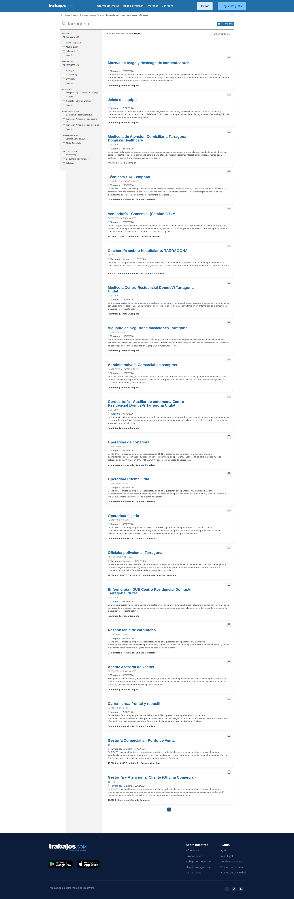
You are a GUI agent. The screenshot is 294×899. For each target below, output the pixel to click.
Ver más (69, 55)
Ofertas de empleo (71, 15)
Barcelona (70, 43)
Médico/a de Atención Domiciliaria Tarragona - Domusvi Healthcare (148, 138)
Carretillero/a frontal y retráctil (134, 703)
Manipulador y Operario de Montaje (81, 93)
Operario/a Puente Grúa (128, 479)
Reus (68, 71)
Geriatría (69, 97)
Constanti (70, 75)
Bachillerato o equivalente (79, 115)
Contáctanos (193, 872)
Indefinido (71, 163)
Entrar (205, 6)
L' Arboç (69, 79)
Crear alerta (227, 23)
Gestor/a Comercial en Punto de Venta (141, 740)
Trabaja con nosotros (198, 861)
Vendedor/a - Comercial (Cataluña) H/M (141, 214)
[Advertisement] (163, 47)
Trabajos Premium (133, 6)
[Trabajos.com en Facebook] (226, 889)
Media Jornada (73, 143)
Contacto (167, 6)
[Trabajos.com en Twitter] (234, 889)
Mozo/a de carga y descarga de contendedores (148, 63)
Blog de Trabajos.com (198, 867)
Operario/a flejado (123, 516)
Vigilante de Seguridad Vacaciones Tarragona (147, 328)
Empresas (152, 6)
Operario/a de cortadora (128, 442)
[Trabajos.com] (60, 8)
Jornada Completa (75, 139)
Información (193, 850)
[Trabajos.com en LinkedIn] (241, 889)
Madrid (69, 47)
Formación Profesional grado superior (82, 120)
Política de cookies (232, 867)
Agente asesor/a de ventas (131, 667)
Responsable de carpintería (132, 630)
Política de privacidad (233, 872)
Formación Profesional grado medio (82, 125)
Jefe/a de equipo (122, 100)
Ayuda (224, 850)
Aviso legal (227, 856)
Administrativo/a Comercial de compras (142, 365)
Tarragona (70, 37)
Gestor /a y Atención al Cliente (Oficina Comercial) (152, 777)
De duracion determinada (78, 159)
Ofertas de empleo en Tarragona (92, 15)
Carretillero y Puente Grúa (77, 101)
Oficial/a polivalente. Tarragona (135, 553)
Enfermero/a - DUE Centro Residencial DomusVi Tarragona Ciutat (149, 591)
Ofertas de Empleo (108, 6)
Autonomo (71, 155)
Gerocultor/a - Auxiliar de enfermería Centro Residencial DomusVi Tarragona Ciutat (146, 403)
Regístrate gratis (232, 6)
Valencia (69, 51)
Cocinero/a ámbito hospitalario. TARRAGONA (148, 251)
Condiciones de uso (232, 861)
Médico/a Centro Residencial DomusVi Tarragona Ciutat (151, 289)
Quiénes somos (195, 856)
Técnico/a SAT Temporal (129, 177)
